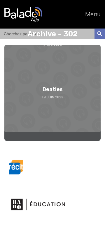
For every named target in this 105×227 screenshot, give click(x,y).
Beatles (53, 89)
